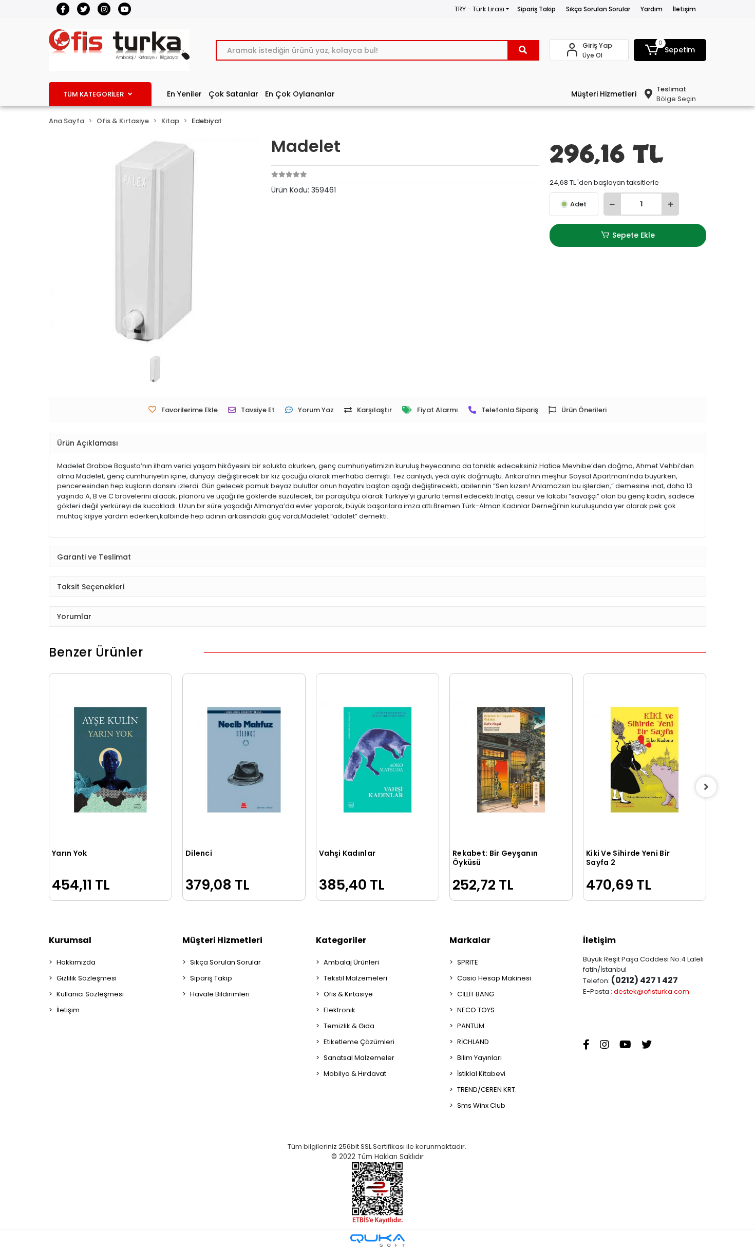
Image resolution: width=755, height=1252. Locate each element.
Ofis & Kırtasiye (348, 994)
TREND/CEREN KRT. (487, 1089)
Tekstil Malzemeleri (355, 978)
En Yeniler (184, 94)
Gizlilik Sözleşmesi (86, 978)
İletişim (684, 9)
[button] (670, 50)
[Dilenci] (244, 759)
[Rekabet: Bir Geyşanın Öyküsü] (511, 759)
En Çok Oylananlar (300, 94)
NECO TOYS (476, 1010)
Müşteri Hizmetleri (603, 94)
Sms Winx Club (481, 1105)
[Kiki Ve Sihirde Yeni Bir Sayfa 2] (644, 759)
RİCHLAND (473, 1042)
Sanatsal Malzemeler (359, 1058)
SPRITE (467, 962)
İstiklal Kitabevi (481, 1073)
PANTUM (470, 1026)
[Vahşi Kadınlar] (377, 759)
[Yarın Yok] (110, 759)
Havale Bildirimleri (220, 994)
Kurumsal (70, 940)
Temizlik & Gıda (349, 1026)
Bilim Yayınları (479, 1058)
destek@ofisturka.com (651, 991)
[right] (706, 787)
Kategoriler (341, 940)
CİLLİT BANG (475, 994)
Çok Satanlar (233, 94)
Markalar (469, 940)
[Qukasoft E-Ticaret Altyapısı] (377, 1240)
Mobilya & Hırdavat (355, 1073)
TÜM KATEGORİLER (93, 94)
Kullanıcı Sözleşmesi (90, 994)
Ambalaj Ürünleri (351, 962)
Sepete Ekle (633, 235)
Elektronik (339, 1010)
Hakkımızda (76, 962)
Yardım (651, 9)
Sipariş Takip (536, 9)
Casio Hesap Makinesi (494, 978)
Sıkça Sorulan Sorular (598, 9)
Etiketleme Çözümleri (359, 1042)
